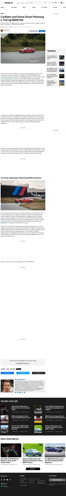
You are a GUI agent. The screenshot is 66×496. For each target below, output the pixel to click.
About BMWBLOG (23, 479)
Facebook (8, 373)
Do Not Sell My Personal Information (41, 483)
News (24, 7)
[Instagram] (58, 2)
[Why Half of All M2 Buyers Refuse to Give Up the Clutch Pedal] (4, 406)
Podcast (55, 7)
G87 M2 (7, 369)
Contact (39, 479)
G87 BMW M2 (8, 78)
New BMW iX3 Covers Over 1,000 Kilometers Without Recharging (52, 70)
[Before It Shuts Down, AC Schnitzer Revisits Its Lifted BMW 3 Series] (38, 425)
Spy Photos (44, 7)
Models (2, 7)
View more (32, 468)
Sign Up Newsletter (41, 480)
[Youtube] (56, 2)
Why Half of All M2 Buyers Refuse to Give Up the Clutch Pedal (21, 408)
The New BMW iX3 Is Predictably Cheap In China (52, 57)
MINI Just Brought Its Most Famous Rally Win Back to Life (21, 416)
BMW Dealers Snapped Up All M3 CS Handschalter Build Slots (55, 416)
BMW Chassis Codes (33, 479)
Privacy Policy (31, 482)
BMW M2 (2, 13)
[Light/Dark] (62, 2)
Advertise (22, 480)
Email (39, 373)
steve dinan (13, 369)
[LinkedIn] (24, 392)
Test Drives (14, 7)
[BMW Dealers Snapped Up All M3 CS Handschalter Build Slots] (38, 416)
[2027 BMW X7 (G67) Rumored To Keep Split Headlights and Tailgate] (38, 406)
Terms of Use (31, 480)
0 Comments (42, 31)
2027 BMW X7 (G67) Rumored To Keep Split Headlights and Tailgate (54, 408)
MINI (64, 7)
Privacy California (23, 485)
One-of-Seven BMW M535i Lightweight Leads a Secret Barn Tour (20, 427)
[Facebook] (50, 2)
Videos (33, 7)
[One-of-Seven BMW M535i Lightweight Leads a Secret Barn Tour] (4, 425)
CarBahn (22, 75)
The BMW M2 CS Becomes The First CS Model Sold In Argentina (54, 460)
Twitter (23, 373)
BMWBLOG (3, 26)
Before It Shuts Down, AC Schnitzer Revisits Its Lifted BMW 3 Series (53, 427)
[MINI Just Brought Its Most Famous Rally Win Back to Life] (4, 416)
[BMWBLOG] (9, 476)
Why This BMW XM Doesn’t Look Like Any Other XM (52, 76)
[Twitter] (53, 2)
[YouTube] (20, 392)
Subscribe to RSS (23, 482)
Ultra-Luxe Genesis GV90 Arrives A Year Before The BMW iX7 (52, 64)
